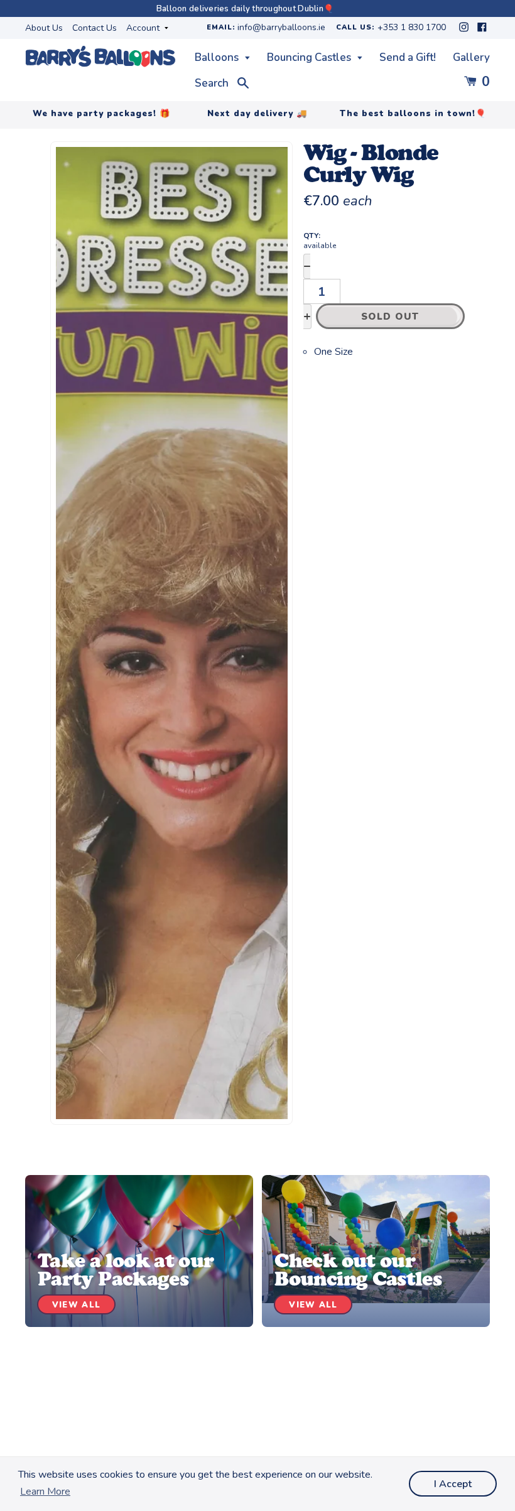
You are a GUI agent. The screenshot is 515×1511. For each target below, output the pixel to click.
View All (76, 1305)
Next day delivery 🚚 (257, 113)
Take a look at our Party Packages (126, 1269)
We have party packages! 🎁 (102, 113)
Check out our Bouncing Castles (358, 1269)
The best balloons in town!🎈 (413, 113)
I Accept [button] (453, 1484)
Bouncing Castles (310, 57)
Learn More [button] (45, 1491)
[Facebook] (482, 30)
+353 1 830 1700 (411, 28)
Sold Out (390, 316)
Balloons (218, 57)
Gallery (471, 57)
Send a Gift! (407, 57)
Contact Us (94, 28)
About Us (44, 28)
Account (144, 28)
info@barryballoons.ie (281, 28)
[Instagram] (465, 30)
